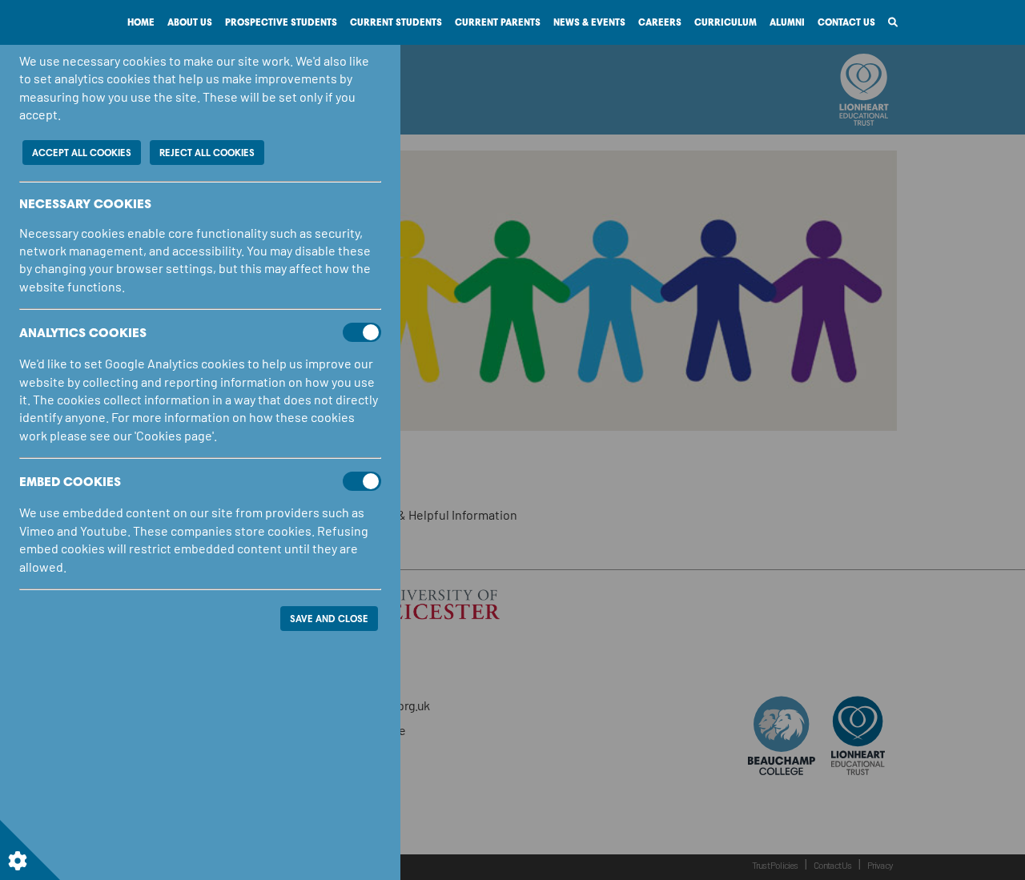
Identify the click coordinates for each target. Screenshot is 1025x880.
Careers (659, 22)
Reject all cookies (207, 153)
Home (141, 22)
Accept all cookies (81, 153)
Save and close (329, 619)
